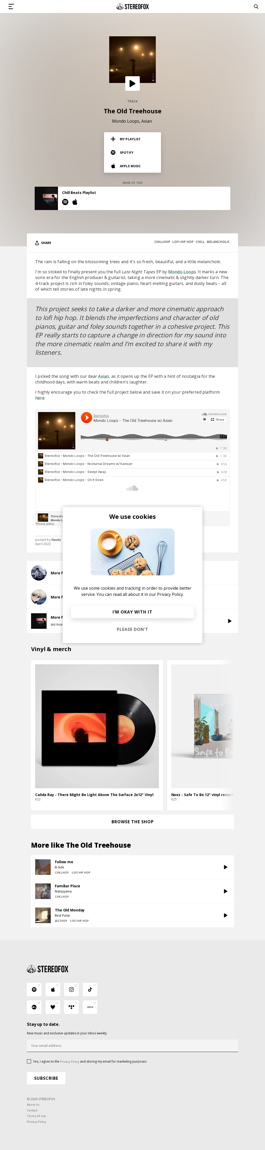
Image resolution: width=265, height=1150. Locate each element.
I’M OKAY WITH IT (132, 612)
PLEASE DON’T (132, 629)
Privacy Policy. (170, 594)
